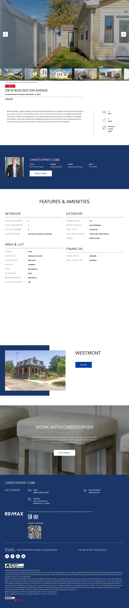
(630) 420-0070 (56, 167)
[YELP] (12, 556)
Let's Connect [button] (64, 453)
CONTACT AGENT (40, 173)
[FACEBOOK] (7, 556)
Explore (83, 365)
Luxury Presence (50, 550)
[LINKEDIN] (18, 556)
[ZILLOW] (23, 556)
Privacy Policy (100, 550)
